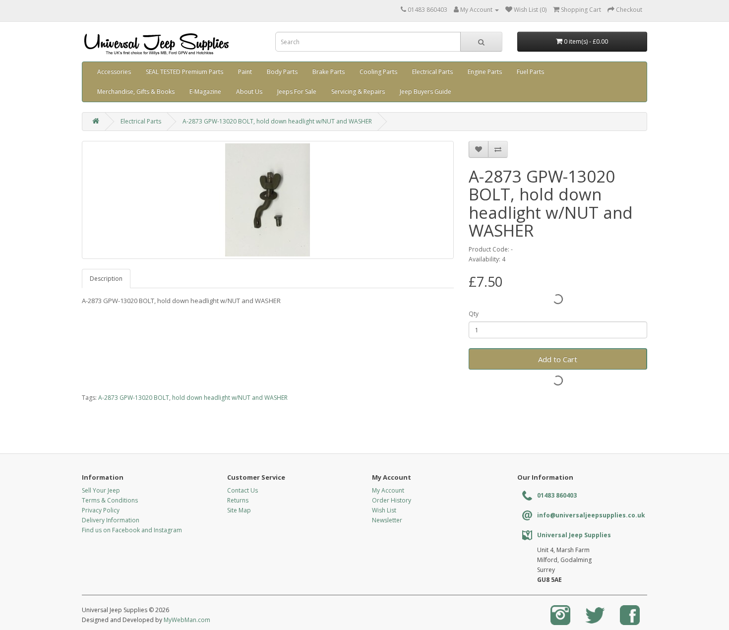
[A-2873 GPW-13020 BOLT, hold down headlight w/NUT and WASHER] (268, 200)
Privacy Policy (101, 510)
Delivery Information (110, 520)
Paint (245, 71)
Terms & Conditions (110, 500)
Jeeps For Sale (296, 91)
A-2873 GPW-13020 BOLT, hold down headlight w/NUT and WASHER (277, 121)
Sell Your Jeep (101, 490)
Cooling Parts (378, 71)
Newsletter (387, 520)
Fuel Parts (530, 71)
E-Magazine (205, 91)
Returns (237, 500)
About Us (249, 91)
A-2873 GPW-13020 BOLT (133, 397)
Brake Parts (328, 71)
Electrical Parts (432, 71)
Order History (391, 500)
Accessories (114, 71)
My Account (388, 490)
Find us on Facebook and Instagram (132, 530)
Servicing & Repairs (358, 91)
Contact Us (242, 490)
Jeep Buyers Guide (425, 91)
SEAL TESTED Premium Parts (184, 71)
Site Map (239, 510)
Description (106, 278)
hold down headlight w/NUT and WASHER (230, 397)
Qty (474, 314)
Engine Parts (485, 71)
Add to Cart (557, 359)
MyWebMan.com (187, 620)
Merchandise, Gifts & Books (136, 91)
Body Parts (282, 71)
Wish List (384, 510)
